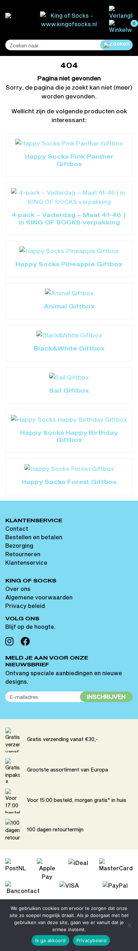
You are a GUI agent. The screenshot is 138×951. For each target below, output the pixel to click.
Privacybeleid (91, 940)
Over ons (17, 588)
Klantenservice (26, 562)
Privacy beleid (25, 605)
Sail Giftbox (69, 391)
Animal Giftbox (69, 306)
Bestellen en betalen (33, 537)
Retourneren (22, 554)
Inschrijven (106, 696)
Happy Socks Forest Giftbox (69, 482)
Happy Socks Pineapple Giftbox (69, 264)
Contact (16, 528)
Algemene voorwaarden (39, 597)
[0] (121, 26)
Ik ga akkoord (50, 940)
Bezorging (19, 545)
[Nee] (129, 925)
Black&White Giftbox (69, 349)
